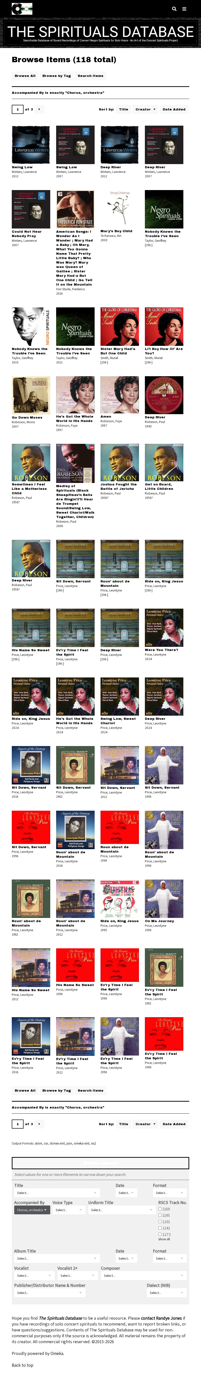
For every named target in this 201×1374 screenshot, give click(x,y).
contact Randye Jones (161, 1318)
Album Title (25, 1251)
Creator (144, 109)
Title (123, 109)
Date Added (174, 109)
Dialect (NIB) (158, 1285)
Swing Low (22, 167)
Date (120, 1185)
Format (159, 1185)
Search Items (90, 76)
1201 (166, 1221)
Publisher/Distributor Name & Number (50, 1285)
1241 (166, 1228)
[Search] (174, 8)
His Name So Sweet (31, 650)
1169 (166, 1209)
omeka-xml (81, 1143)
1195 (166, 1215)
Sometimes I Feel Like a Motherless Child (29, 488)
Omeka (56, 1353)
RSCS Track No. (172, 1202)
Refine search (100, 1163)
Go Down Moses (27, 417)
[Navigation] (184, 8)
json (69, 1143)
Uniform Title (100, 1202)
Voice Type (63, 1202)
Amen (105, 416)
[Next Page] (39, 109)
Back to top (22, 1365)
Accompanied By (29, 1202)
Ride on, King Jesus (164, 581)
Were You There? (161, 650)
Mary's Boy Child (116, 231)
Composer (110, 1268)
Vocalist (21, 1268)
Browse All (25, 76)
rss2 (93, 1143)
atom (38, 1143)
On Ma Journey (159, 921)
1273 (167, 1234)
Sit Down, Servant (73, 581)
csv (46, 1143)
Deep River (110, 167)
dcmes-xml (57, 1143)
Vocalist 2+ (68, 1268)
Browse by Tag (56, 76)
